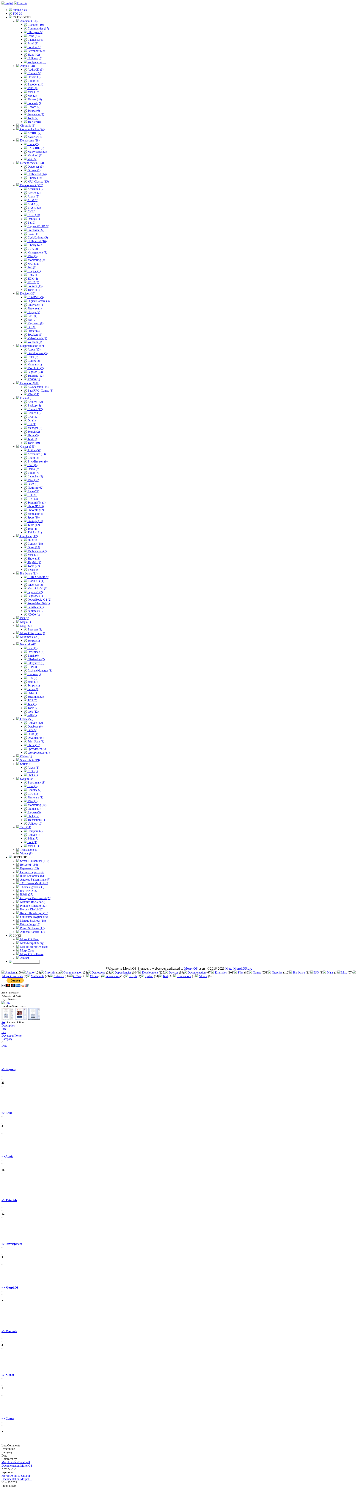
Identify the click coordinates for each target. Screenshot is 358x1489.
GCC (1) (32, 233)
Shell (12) (33, 816)
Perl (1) (31, 267)
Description (8, 1025)
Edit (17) (32, 838)
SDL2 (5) (33, 282)
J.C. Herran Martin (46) (33, 883)
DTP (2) (32, 730)
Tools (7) (32, 118)
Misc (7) (32, 554)
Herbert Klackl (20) (31, 909)
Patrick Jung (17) (29, 924)
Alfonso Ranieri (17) (32, 931)
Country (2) (34, 790)
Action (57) (34, 450)
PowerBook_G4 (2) (39, 599)
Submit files (19, 9)
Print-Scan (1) (35, 741)
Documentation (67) (31, 345)
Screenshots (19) (29, 760)
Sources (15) (35, 286)
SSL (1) (32, 692)
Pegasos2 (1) (35, 595)
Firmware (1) (35, 797)
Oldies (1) (25, 756)
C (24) (31, 211)
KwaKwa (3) (35, 136)
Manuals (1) (34, 364)
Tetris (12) (33, 525)
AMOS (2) (33, 192)
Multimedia (37, 976)
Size (4, 1028)
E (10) (31, 222)
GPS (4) (32, 315)
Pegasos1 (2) (35, 592)
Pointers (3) (34, 47)
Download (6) (35, 651)
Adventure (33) (36, 454)
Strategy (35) (35, 521)
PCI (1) (31, 327)
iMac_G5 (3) (35, 584)
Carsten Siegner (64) (31, 872)
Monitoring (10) (36, 804)
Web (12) (33, 711)
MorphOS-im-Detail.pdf (15, 1462)
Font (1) (32, 842)
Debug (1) (33, 218)
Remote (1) (34, 674)
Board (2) (33, 457)
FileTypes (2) (35, 32)
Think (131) (34, 532)
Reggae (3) (34, 812)
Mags (330, 972)
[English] (7, 3)
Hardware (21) (28, 573)
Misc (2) (32, 801)
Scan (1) (32, 681)
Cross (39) (33, 215)
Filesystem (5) (35, 663)
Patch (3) (32, 483)
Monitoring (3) (36, 259)
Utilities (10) (34, 823)
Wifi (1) (32, 715)
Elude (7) (33, 144)
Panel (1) (32, 43)
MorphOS (191, 968)
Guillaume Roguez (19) (33, 916)
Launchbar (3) (35, 39)
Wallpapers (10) (36, 62)
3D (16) (32, 539)
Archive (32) (35, 401)
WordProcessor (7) (38, 752)
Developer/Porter (11, 1035)
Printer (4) (33, 330)
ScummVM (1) (36, 502)
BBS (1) (32, 648)
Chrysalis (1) (27, 125)
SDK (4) (32, 278)
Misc (344, 972)
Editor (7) (33, 472)
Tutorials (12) (35, 375)
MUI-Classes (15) (38, 181)
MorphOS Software (31, 954)
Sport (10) (33, 517)
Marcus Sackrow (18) (32, 920)
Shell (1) (32, 775)
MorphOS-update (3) (32, 633)
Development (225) (31, 185)
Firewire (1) (34, 308)
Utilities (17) (34, 58)
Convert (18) (35, 543)
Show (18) (33, 558)
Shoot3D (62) (35, 510)
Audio (30, 972)
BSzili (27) (26, 894)
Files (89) (25, 398)
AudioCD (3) (35, 69)
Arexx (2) (33, 196)
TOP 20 (17, 13)
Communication (72, 972)
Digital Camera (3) (38, 301)
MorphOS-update (12, 976)
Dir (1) (31, 420)
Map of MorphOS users (33, 946)
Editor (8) (33, 80)
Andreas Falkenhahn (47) (34, 879)
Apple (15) (33, 349)
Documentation (197, 972)
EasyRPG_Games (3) (40, 390)
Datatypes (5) (35, 166)
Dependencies (123, 972)
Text (165, 976)
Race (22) (33, 491)
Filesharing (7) (36, 659)
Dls (3, 1032)
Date (4, 1045)
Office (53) (26, 719)
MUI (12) (33, 263)
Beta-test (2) (34, 629)
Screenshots (113, 976)
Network (59, 976)
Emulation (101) (29, 383)
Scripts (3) (25, 763)
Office (77, 976)
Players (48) (34, 99)
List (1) (31, 424)
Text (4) (32, 528)
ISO (316, 972)
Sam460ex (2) (35, 610)
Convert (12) (35, 722)
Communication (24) (32, 129)
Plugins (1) (33, 808)
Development (150, 972)
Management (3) (37, 252)
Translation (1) (36, 819)
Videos (203, 976)
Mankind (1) (34, 155)
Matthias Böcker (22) (32, 902)
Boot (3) (32, 786)
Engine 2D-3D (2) (38, 226)
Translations (184, 976)
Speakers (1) (34, 334)
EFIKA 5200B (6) (38, 577)
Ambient (10, 972)
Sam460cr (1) (35, 607)
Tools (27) (33, 566)
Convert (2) (34, 73)
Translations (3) (28, 849)
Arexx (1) (33, 767)
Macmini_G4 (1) (37, 588)
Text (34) (25, 827)
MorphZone (26, 950)
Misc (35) (33, 480)
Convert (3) (34, 834)
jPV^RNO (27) (28, 890)
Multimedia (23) (29, 636)
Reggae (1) (34, 271)
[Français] (20, 3)
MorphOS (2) (35, 368)
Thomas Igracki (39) (31, 887)
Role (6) (32, 495)
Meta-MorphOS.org (31, 943)
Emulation (221, 972)
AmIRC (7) (34, 133)
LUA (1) (32, 771)
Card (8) (32, 465)
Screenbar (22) (36, 50)
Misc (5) (32, 256)
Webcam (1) (34, 342)
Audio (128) (27, 65)
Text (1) (32, 439)
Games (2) (33, 360)
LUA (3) (32, 248)
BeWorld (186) (28, 864)
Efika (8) (32, 357)
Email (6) (33, 655)
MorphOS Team (29, 939)
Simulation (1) (35, 513)
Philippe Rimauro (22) (32, 905)
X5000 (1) (33, 379)
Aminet (24, 958)
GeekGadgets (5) (37, 237)
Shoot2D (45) (35, 506)
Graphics (277, 972)
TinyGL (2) (34, 562)
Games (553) (27, 446)
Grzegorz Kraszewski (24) (35, 898)
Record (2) (33, 106)
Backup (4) (34, 405)
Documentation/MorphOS (16, 1465)
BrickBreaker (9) (37, 461)
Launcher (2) (35, 476)
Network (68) (27, 644)
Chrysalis (50, 972)
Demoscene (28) (29, 140)
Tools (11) (33, 289)
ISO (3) (24, 618)
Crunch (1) (33, 413)
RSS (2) (32, 678)
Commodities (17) (38, 28)
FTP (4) (32, 666)
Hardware (299, 972)
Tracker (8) (34, 121)
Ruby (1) (32, 274)
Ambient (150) (28, 21)
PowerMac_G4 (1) (38, 603)
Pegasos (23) (35, 371)
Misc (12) (33, 92)
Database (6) (35, 726)
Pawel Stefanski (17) (32, 928)
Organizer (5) (35, 737)
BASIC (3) (34, 207)
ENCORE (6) (35, 147)
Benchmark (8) (36, 782)
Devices (173, 972)
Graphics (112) (28, 536)
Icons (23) (33, 36)
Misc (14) (33, 394)
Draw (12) (33, 547)
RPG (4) (32, 498)
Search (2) (33, 431)
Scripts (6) (33, 110)
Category (6, 1039)
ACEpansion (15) (37, 386)
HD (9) (31, 319)
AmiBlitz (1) (35, 189)
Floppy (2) (33, 312)
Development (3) (37, 353)
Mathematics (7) (37, 551)
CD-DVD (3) (35, 297)
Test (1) (32, 704)
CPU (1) (32, 793)
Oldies (94, 976)
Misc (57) (25, 625)
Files (241, 972)
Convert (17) (35, 409)
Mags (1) (25, 622)
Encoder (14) (35, 84)
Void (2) (32, 159)
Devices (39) (27, 293)
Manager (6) (34, 427)
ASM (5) (32, 200)
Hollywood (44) (37, 174)
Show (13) (33, 745)
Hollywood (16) (37, 241)
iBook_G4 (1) (35, 580)
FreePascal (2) (35, 230)
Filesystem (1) (35, 304)
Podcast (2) (34, 103)
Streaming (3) (35, 696)
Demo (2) (33, 469)
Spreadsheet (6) (36, 748)
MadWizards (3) (37, 151)
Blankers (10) (35, 24)
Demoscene (98, 972)
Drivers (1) (33, 77)
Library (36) (34, 177)
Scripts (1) (33, 640)
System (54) (26, 778)
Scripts (133, 976)
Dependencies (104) (31, 162)
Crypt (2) (32, 416)
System (149, 976)
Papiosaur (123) (29, 868)
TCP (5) (32, 700)
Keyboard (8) (35, 323)
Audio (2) (33, 203)
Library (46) (34, 245)
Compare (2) (35, 831)
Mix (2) (32, 95)
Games (257, 972)
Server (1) (33, 689)
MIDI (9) (32, 88)
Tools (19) (33, 442)
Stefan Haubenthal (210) (34, 860)
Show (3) (33, 435)
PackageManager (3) (39, 670)
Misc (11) (33, 846)
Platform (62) (35, 487)
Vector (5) (33, 569)
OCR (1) (32, 734)
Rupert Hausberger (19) (33, 913)
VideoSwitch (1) (37, 338)
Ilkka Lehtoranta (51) (32, 875)
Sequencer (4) (35, 114)
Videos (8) (25, 853)
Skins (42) (33, 54)
